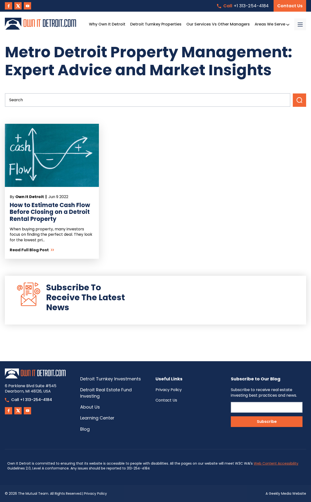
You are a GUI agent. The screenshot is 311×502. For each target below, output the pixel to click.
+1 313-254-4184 (246, 6)
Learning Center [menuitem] (97, 418)
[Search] (299, 100)
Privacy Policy (95, 493)
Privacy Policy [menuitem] (169, 390)
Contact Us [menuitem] (166, 400)
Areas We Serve (270, 24)
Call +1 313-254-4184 (31, 399)
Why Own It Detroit (107, 24)
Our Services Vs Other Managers (218, 24)
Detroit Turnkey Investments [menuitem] (110, 379)
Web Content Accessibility (276, 463)
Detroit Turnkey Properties (155, 24)
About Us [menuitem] (90, 407)
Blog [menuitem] (85, 429)
